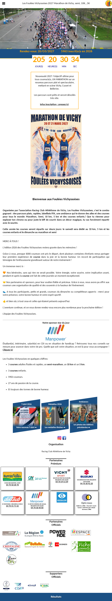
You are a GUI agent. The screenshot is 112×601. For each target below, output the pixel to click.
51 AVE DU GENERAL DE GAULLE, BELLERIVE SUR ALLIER (37, 506)
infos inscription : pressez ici (54, 104)
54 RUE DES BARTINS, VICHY (12, 484)
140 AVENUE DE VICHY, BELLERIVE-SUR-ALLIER (86, 482)
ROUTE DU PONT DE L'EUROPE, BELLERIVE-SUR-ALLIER (62, 480)
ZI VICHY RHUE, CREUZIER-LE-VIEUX (12, 505)
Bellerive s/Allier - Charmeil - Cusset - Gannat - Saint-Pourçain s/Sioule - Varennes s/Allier (86, 507)
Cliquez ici (8, 350)
